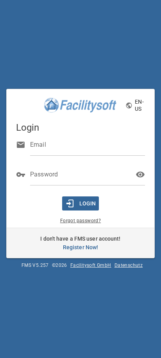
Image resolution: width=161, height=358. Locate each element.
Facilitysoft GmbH (90, 265)
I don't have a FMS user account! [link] (80, 243)
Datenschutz (128, 265)
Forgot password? (80, 220)
